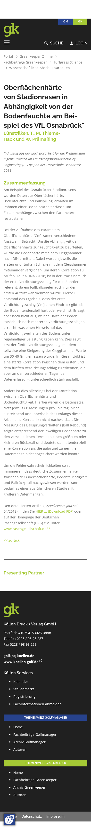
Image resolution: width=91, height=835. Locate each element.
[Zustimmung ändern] (9, 819)
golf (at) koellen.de (19, 655)
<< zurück (11, 540)
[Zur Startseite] (14, 30)
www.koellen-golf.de (21, 661)
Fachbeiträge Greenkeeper (25, 62)
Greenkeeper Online (36, 56)
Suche (54, 43)
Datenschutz (32, 816)
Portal (8, 56)
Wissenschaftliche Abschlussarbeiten (39, 67)
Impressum (55, 816)
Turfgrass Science (67, 62)
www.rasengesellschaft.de (25, 528)
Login (78, 43)
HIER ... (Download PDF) (54, 511)
